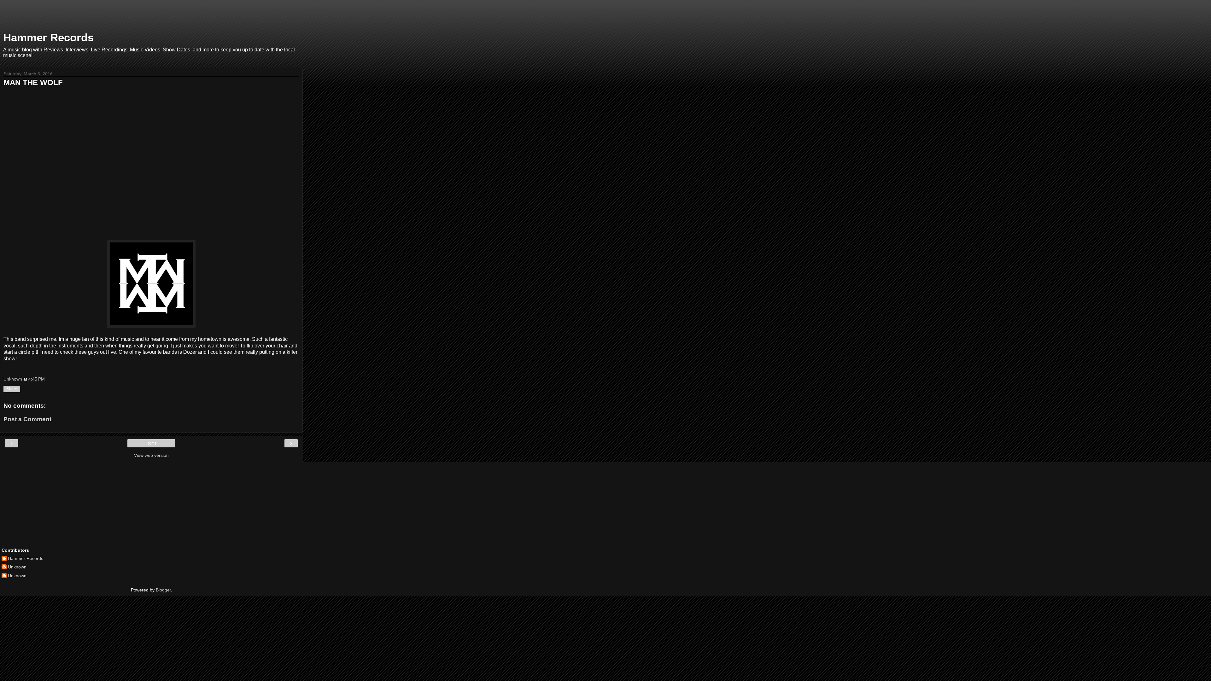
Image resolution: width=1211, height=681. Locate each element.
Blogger (163, 589)
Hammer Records (48, 38)
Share (12, 389)
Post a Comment (27, 419)
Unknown (17, 566)
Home (151, 443)
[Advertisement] (151, 17)
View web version (151, 455)
